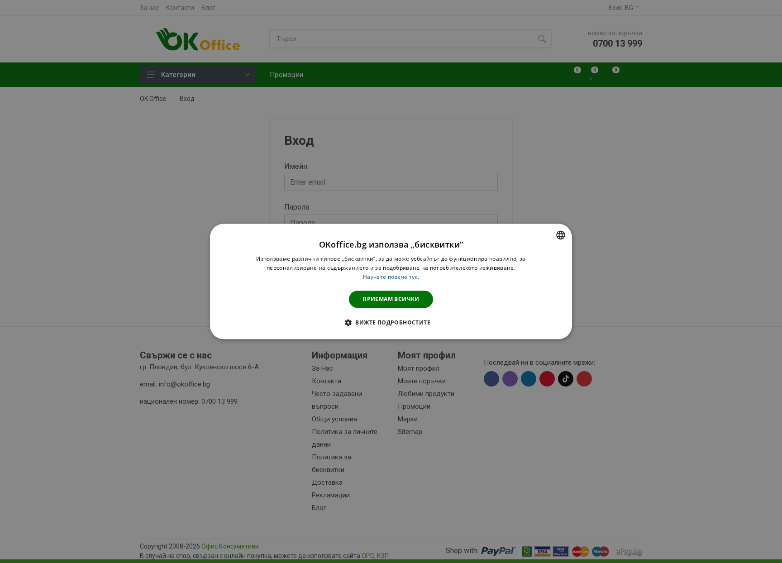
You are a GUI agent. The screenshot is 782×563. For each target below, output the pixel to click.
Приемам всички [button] (391, 299)
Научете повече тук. (391, 277)
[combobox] (560, 234)
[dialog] (391, 281)
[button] (391, 322)
